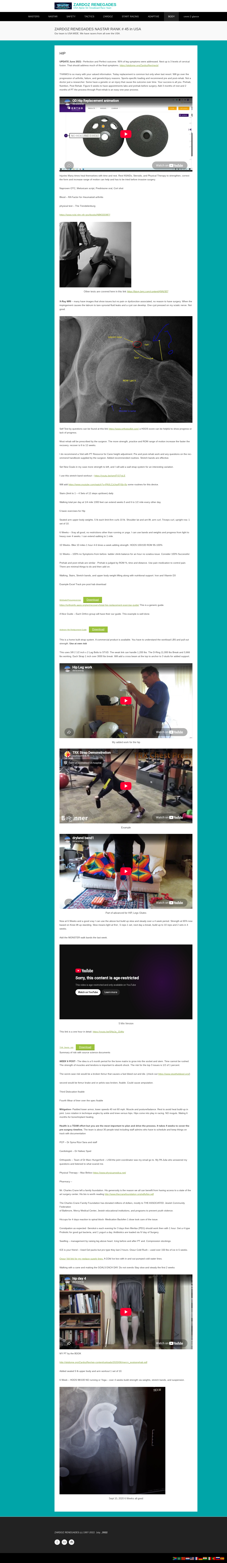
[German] (201, 1558)
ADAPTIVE (153, 16)
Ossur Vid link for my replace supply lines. (81, 1258)
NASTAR (52, 16)
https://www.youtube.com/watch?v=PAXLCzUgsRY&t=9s (97, 484)
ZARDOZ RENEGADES (94, 4)
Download (93, 599)
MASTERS (33, 16)
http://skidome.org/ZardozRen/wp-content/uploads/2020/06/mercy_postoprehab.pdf (103, 1362)
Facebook (57, 1542)
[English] (192, 1558)
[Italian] (209, 1558)
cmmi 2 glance (191, 16)
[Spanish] (222, 1558)
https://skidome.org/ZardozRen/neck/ (139, 65)
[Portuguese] (214, 1558)
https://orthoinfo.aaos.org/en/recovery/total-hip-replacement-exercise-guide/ (99, 605)
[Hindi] (205, 1558)
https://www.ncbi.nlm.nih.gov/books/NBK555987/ (84, 214)
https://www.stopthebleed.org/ (173, 1074)
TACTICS (89, 16)
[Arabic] (179, 1558)
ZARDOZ (108, 16)
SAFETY (70, 16)
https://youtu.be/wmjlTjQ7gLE (109, 475)
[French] (196, 1558)
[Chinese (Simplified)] (183, 1558)
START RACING (130, 16)
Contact (71, 1542)
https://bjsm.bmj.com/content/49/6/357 (147, 291)
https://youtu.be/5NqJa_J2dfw (108, 1031)
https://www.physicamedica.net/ (109, 1172)
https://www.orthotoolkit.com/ (124, 428)
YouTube (64, 1542)
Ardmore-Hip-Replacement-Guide (73, 630)
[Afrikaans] (175, 1558)
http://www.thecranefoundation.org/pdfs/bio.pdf (129, 1194)
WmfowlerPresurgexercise (70, 600)
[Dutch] (188, 1558)
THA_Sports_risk (66, 1047)
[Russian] (218, 1558)
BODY (171, 16)
